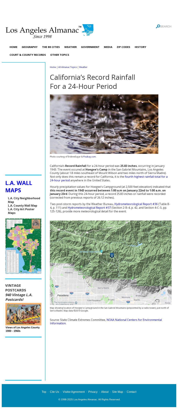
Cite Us (54, 391)
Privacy (93, 391)
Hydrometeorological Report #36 (136, 204)
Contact (131, 391)
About (104, 391)
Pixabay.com (89, 156)
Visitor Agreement (74, 391)
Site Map (117, 391)
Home (53, 67)
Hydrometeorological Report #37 (89, 208)
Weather (83, 67)
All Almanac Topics (67, 67)
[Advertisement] (89, 11)
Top (44, 391)
